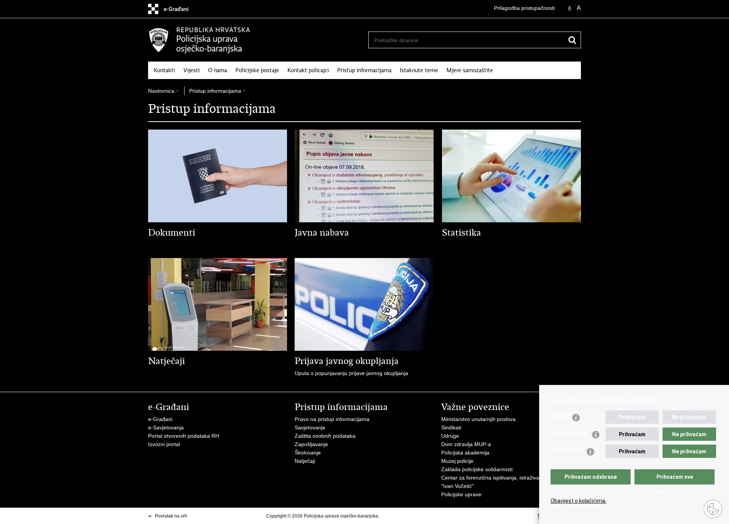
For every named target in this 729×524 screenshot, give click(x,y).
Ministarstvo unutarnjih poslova (478, 419)
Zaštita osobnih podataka (325, 436)
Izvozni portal (164, 444)
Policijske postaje (257, 70)
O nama (217, 70)
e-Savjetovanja (166, 427)
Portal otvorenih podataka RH (183, 436)
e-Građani (160, 419)
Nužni (560, 416)
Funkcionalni (570, 433)
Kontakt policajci (308, 70)
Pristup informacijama (364, 70)
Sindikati (451, 427)
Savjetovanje (310, 427)
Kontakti (164, 70)
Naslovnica (161, 91)
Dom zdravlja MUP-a (466, 444)
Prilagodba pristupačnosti (524, 8)
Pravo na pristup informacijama (332, 419)
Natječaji (305, 461)
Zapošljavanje (311, 444)
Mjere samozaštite (470, 70)
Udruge (450, 436)
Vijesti (191, 70)
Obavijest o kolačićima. (578, 501)
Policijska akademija (465, 453)
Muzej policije (457, 461)
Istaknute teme (419, 70)
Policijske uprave (461, 494)
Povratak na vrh (171, 516)
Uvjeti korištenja (396, 516)
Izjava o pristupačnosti (439, 516)
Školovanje (308, 453)
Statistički (567, 450)
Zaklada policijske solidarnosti (477, 469)
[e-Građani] (180, 9)
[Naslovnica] (256, 40)
